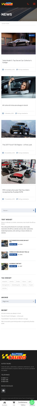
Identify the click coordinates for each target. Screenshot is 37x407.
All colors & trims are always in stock (11, 313)
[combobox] (18, 301)
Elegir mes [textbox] (6, 301)
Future (24, 281)
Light (29, 281)
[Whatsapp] (32, 402)
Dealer (18, 281)
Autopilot (4, 281)
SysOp (3, 400)
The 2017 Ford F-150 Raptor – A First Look (12, 316)
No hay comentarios (23, 69)
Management (5, 285)
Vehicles (4, 288)
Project (31, 285)
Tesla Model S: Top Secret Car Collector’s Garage (14, 319)
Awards (12, 281)
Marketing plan (16, 285)
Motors (24, 285)
